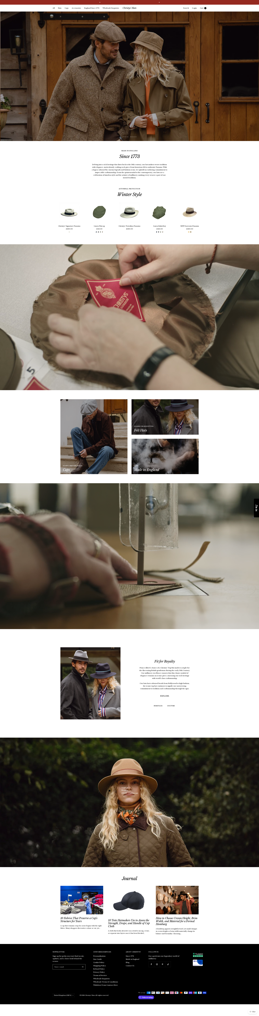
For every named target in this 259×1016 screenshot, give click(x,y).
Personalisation (99, 956)
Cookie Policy (98, 962)
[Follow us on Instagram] (157, 964)
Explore (164, 696)
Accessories (76, 8)
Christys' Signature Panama (69, 226)
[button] (256, 508)
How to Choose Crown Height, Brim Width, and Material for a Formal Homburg (176, 921)
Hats (59, 8)
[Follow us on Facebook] (151, 964)
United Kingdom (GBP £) (62, 995)
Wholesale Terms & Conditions (105, 982)
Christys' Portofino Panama (129, 226)
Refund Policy (99, 969)
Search (186, 8)
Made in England (132, 959)
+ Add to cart (133, 793)
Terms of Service (100, 975)
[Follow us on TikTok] (168, 964)
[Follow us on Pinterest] (162, 964)
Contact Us (130, 966)
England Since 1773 (91, 8)
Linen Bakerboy (159, 226)
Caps (66, 8)
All (54, 8)
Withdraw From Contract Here (105, 985)
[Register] (82, 967)
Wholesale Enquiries (111, 8)
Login (194, 8)
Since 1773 (130, 956)
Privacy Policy (99, 972)
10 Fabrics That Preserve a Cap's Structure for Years (78, 920)
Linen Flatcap (99, 226)
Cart (203, 8)
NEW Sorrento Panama (189, 226)
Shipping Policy (99, 966)
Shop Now (129, 76)
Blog (127, 962)
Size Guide (97, 959)
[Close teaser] (253, 518)
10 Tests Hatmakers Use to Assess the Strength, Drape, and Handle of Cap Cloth (129, 923)
